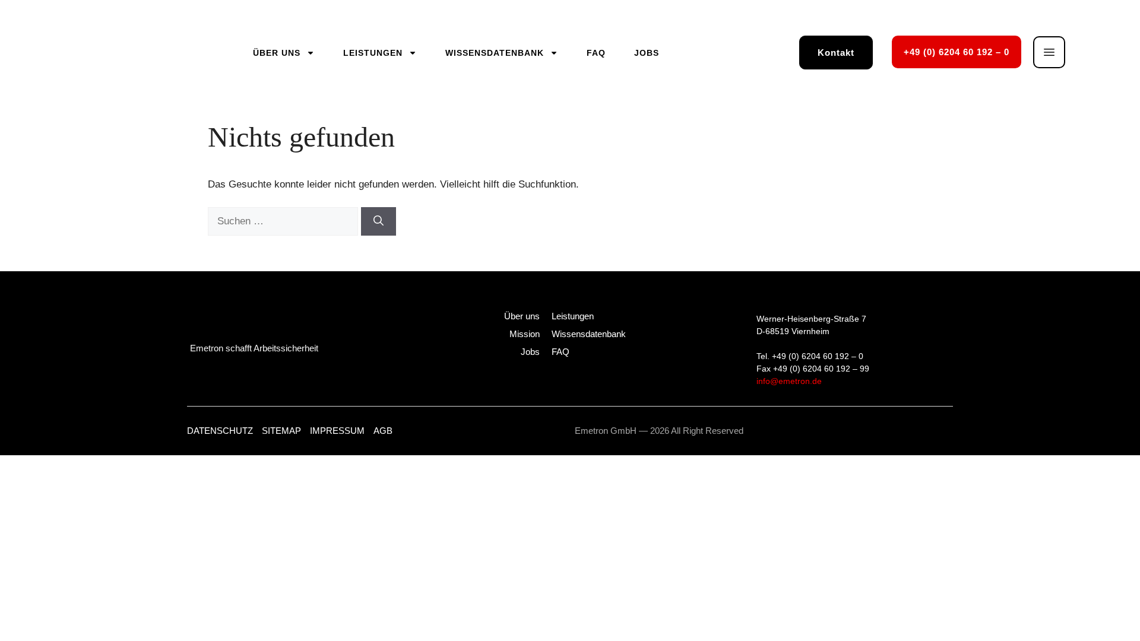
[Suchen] (378, 221)
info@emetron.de (789, 381)
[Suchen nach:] (284, 221)
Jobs (646, 53)
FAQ (596, 53)
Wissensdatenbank (494, 53)
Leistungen (373, 53)
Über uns (276, 53)
